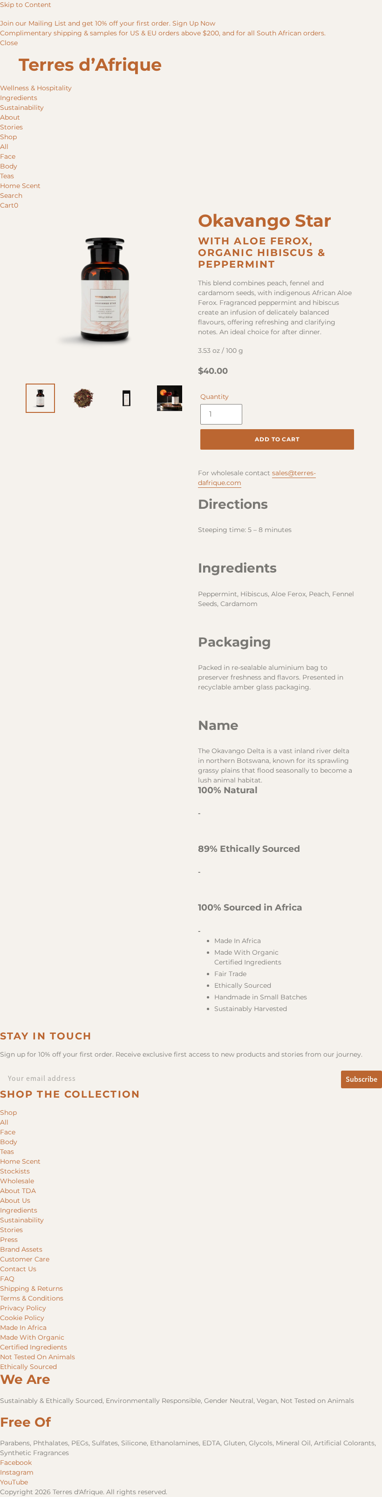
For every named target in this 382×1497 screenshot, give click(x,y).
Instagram (17, 1472)
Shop (8, 137)
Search (11, 195)
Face (7, 156)
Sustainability (22, 107)
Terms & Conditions (31, 1298)
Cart (9, 205)
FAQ (7, 1278)
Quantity (214, 396)
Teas (7, 176)
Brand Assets (21, 1249)
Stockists (15, 1171)
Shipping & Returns (31, 1288)
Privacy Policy (23, 1308)
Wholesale (17, 1181)
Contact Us (18, 1269)
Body (8, 166)
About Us (15, 1200)
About (10, 117)
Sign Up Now (193, 23)
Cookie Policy (22, 1318)
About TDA (18, 1191)
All (4, 146)
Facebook (16, 1462)
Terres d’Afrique (90, 64)
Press (9, 1239)
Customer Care (24, 1259)
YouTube (14, 1482)
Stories (11, 127)
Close (9, 43)
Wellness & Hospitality (36, 88)
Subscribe (361, 1079)
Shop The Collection (70, 1094)
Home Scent (20, 186)
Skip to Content (25, 4)
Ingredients (18, 98)
